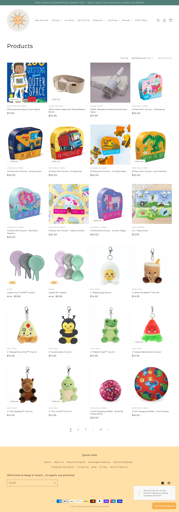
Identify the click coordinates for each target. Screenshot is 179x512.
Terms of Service (119, 467)
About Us (59, 462)
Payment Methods (123, 462)
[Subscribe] (54, 483)
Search (47, 462)
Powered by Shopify (101, 506)
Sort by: (125, 58)
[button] (158, 20)
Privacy (103, 467)
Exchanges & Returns (100, 462)
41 (101, 429)
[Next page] (108, 429)
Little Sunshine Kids (84, 506)
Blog (93, 467)
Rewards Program (76, 462)
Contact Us (83, 467)
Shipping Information (62, 467)
